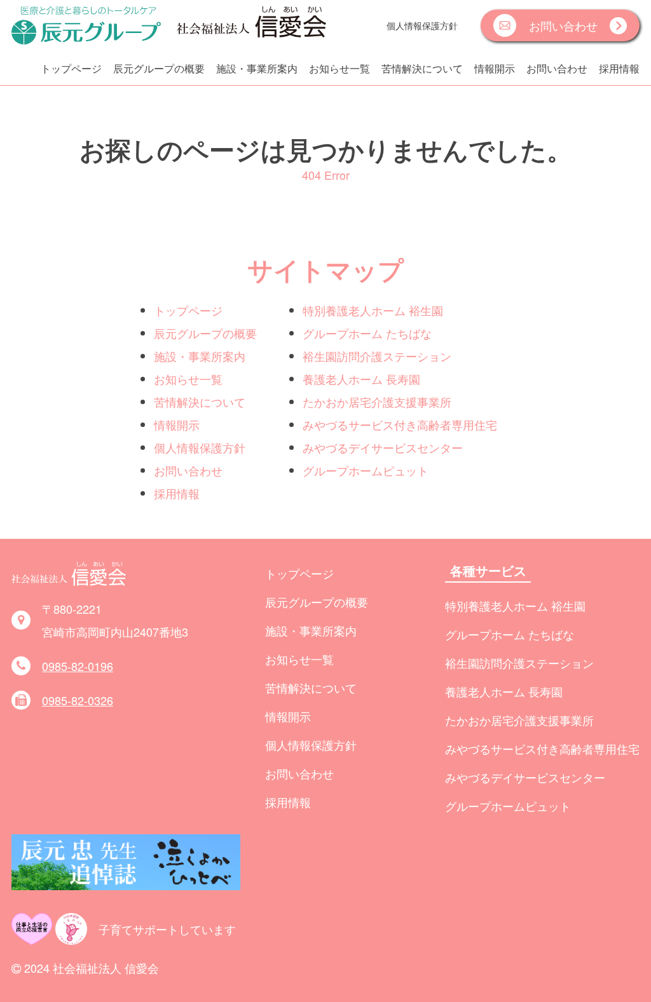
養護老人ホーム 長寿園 (361, 378)
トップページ (71, 68)
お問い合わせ (556, 68)
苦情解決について (422, 68)
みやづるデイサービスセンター (383, 447)
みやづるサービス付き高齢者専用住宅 (400, 424)
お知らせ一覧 (339, 68)
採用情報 (619, 68)
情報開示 (494, 68)
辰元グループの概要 (159, 68)
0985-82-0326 (77, 700)
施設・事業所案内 (257, 68)
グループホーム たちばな (367, 333)
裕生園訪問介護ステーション (377, 356)
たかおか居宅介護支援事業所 (377, 401)
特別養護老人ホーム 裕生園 (373, 310)
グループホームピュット (365, 470)
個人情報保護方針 (422, 25)
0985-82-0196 (77, 666)
